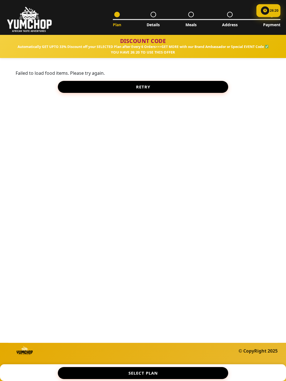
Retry (143, 87)
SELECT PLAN (143, 373)
